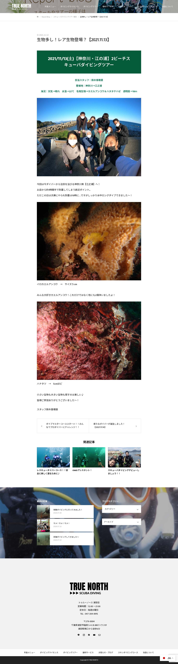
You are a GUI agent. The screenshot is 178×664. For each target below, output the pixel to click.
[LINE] (78, 634)
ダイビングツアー (90, 6)
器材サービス (108, 6)
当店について (167, 6)
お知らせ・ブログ (125, 6)
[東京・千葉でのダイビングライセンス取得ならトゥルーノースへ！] (21, 6)
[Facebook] (89, 634)
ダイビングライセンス (69, 6)
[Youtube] (94, 634)
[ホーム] (37, 17)
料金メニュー (50, 6)
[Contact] (99, 634)
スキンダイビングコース (147, 6)
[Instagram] (83, 634)
